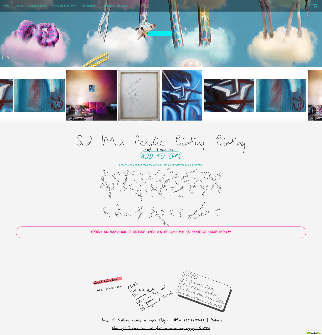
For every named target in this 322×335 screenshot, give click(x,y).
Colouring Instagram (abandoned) (199, 299)
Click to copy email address (108, 288)
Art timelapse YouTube (198, 283)
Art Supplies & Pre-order (114, 5)
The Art (18, 5)
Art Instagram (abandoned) (199, 288)
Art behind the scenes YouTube (202, 294)
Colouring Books (37, 5)
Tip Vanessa (88, 5)
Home (6, 5)
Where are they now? (63, 5)
